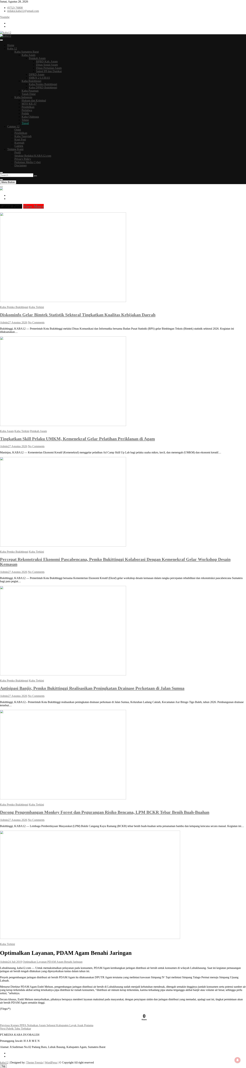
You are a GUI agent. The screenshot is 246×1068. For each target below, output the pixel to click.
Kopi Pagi (20, 139)
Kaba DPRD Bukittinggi (43, 87)
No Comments (36, 322)
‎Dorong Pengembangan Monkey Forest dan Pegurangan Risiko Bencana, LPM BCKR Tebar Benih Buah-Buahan (104, 812)
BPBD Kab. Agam (47, 61)
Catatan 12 (13, 126)
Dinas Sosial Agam (47, 64)
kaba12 (4, 1062)
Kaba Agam (28, 54)
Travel (25, 123)
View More (33, 206)
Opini (17, 129)
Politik (25, 113)
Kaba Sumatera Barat (26, 51)
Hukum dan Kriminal (34, 100)
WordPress (51, 1062)
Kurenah (19, 142)
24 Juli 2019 (15, 961)
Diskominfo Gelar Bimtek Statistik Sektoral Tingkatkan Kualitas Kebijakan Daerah (77, 314)
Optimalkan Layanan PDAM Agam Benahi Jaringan (52, 961)
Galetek (18, 145)
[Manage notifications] (237, 1060)
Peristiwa (27, 110)
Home (10, 45)
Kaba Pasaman (30, 90)
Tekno (25, 119)
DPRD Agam (36, 74)
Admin (4, 322)
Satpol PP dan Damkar (49, 71)
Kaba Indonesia (23, 97)
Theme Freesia (34, 1062)
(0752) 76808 (15, 7)
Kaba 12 (12, 48)
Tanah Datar (29, 93)
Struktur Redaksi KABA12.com (32, 155)
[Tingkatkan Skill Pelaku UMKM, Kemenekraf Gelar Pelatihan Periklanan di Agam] (63, 425)
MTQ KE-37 (29, 103)
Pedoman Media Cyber (27, 162)
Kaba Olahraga (30, 116)
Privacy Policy (22, 158)
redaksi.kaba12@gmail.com (23, 10)
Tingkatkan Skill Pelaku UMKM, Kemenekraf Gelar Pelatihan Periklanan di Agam (77, 438)
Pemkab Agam (37, 58)
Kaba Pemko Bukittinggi (43, 84)
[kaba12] (1, 189)
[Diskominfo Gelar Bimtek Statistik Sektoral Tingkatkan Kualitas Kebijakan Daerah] (63, 301)
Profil (17, 152)
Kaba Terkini (36, 307)
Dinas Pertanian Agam (49, 67)
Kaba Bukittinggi (31, 80)
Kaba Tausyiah (23, 136)
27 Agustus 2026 (17, 322)
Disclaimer (20, 165)
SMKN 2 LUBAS (39, 77)
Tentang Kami (15, 149)
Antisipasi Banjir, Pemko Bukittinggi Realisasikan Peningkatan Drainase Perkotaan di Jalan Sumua (92, 688)
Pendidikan (28, 106)
